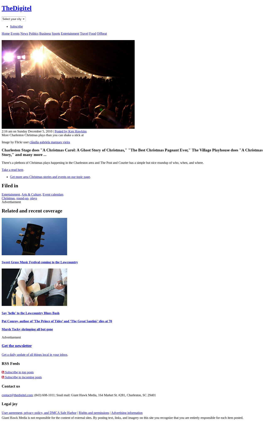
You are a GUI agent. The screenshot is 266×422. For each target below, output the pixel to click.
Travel (84, 33)
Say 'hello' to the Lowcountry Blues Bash (30, 313)
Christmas (8, 198)
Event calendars (53, 194)
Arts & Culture (31, 194)
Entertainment (70, 33)
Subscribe (16, 26)
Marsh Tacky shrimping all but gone (27, 329)
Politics (33, 33)
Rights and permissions (94, 413)
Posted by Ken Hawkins (71, 131)
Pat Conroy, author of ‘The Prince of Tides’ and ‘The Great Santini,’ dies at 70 (57, 321)
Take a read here (12, 170)
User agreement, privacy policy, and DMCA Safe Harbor (39, 413)
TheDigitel (17, 8)
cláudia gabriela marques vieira (50, 142)
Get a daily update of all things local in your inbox (34, 354)
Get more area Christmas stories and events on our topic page (50, 177)
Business (45, 33)
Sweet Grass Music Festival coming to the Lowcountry (40, 262)
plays (33, 198)
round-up (22, 198)
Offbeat (102, 33)
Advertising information (127, 413)
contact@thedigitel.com (17, 395)
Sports (56, 33)
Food (92, 33)
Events (15, 33)
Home (6, 33)
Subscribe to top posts (19, 372)
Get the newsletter (17, 345)
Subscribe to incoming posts (23, 377)
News (24, 33)
